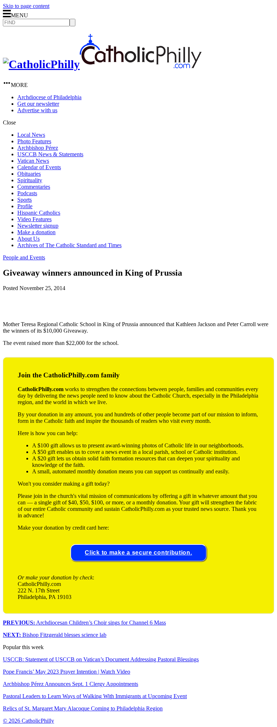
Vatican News (33, 161)
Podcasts (27, 193)
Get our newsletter (38, 104)
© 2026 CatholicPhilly (28, 721)
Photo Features (34, 141)
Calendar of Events (39, 167)
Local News (31, 135)
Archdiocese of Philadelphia (49, 97)
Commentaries (33, 187)
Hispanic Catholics (38, 213)
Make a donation (36, 232)
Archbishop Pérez (37, 148)
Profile (24, 206)
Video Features (34, 219)
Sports (24, 200)
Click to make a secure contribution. (138, 552)
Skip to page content (26, 6)
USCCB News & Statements (50, 154)
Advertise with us (37, 110)
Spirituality (29, 180)
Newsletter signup (37, 226)
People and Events (24, 257)
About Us (28, 239)
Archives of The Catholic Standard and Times (69, 245)
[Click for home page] (102, 64)
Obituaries (29, 174)
